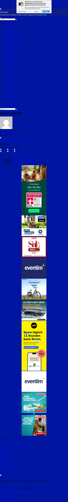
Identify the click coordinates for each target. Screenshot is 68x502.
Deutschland (10, 29)
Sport (4, 83)
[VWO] (25, 11)
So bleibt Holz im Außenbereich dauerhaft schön (13, 461)
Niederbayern (10, 25)
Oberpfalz (9, 26)
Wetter (8, 68)
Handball (9, 89)
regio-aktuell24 (4, 12)
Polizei (5, 47)
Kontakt (5, 491)
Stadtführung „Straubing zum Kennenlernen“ (24, 160)
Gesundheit (10, 61)
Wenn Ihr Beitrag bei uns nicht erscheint (13, 495)
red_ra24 (11, 448)
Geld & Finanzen (11, 59)
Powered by (20, 11)
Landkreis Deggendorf (12, 46)
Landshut (9, 40)
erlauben (46, 11)
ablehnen (36, 11)
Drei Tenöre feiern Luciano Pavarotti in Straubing (14, 453)
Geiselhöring (10, 35)
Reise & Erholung (11, 62)
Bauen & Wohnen (11, 58)
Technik (9, 67)
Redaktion (5, 131)
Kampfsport (10, 94)
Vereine (5, 82)
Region (5, 31)
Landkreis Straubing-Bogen (14, 38)
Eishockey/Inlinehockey (13, 85)
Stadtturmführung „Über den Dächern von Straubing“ (26, 161)
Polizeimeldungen (11, 49)
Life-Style (9, 64)
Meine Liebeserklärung (16, 79)
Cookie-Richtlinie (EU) (9, 498)
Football (9, 91)
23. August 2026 (4, 472)
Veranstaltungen (7, 97)
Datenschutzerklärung (9, 497)
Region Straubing (11, 100)
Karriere (9, 65)
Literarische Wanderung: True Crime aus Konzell (14, 469)
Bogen (8, 34)
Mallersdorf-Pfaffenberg (13, 37)
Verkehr (9, 53)
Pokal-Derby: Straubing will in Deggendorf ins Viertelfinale (16, 445)
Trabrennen (10, 92)
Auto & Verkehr (11, 56)
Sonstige (9, 95)
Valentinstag (10, 77)
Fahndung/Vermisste (12, 50)
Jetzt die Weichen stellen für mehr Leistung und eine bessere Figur (17, 140)
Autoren (5, 492)
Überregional (6, 23)
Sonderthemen (7, 70)
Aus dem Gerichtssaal (12, 52)
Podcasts (9, 71)
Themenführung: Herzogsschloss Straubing (23, 163)
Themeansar (35, 488)
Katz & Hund (10, 76)
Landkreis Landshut (12, 41)
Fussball (9, 88)
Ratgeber (5, 55)
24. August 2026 (4, 448)
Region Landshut (11, 101)
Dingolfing (9, 43)
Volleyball (9, 86)
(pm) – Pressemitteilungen (10, 494)
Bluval (8, 106)
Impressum (6, 500)
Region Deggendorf (12, 104)
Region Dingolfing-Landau (14, 103)
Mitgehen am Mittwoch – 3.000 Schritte (22, 158)
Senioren (9, 74)
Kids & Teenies (11, 73)
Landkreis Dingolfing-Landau (14, 44)
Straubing (9, 32)
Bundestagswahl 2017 (12, 80)
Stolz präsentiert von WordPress (8, 488)
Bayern (8, 28)
